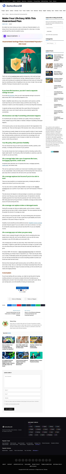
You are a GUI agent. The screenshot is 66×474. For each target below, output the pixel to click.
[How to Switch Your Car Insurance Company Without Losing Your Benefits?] (8, 339)
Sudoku (11, 450)
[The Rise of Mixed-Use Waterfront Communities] (36, 339)
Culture (11, 10)
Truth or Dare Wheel (18, 450)
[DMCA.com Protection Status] (55, 152)
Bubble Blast (5, 450)
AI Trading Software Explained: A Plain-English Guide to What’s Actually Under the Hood (8, 363)
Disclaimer (30, 1)
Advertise (24, 1)
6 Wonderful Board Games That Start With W (58, 100)
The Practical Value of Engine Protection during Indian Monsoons (22, 362)
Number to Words (55, 443)
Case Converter (21, 443)
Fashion (57, 10)
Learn (58, 426)
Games (54, 1)
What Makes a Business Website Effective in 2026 (58, 73)
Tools (50, 1)
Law (37, 434)
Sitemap (45, 469)
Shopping (50, 434)
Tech (32, 10)
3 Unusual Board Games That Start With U (58, 112)
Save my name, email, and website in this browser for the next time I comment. (22, 401)
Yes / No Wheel (27, 450)
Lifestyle (16, 10)
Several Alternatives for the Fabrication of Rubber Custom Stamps (12, 314)
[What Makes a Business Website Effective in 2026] (49, 73)
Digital (44, 10)
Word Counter (13, 443)
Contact (19, 1)
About (14, 1)
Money (40, 10)
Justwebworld (31, 469)
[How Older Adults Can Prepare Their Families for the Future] (22, 339)
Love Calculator (29, 443)
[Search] (63, 1)
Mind (64, 10)
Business (36, 10)
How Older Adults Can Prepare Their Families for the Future (22, 346)
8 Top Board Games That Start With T (58, 119)
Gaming (49, 10)
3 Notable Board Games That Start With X (58, 93)
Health (28, 10)
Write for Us (33, 466)
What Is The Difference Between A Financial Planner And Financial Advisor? (32, 314)
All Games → (35, 450)
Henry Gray (5, 24)
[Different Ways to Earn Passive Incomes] (36, 355)
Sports (7, 10)
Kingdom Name (30, 444)
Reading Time (37, 443)
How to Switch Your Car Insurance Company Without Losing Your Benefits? (8, 347)
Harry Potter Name (14, 444)
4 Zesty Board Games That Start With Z (58, 87)
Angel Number (5, 444)
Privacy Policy (37, 1)
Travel (24, 10)
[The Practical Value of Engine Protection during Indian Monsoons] (22, 355)
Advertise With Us (18, 464)
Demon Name (22, 444)
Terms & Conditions (46, 464)
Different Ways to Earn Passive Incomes (36, 361)
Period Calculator (46, 443)
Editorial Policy (44, 1)
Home (60, 10)
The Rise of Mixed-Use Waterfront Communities (36, 346)
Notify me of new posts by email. (12, 404)
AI (56, 434)
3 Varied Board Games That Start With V (58, 106)
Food (20, 10)
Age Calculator (5, 443)
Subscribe (49, 31)
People (3, 10)
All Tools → (37, 444)
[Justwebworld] (12, 6)
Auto (53, 10)
